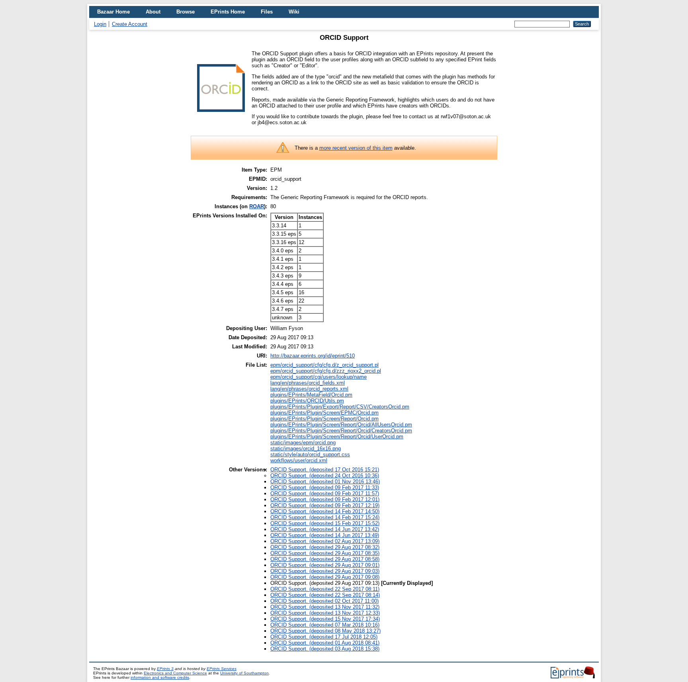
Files (267, 12)
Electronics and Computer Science (175, 673)
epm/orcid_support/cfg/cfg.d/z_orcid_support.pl (324, 365)
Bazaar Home (113, 12)
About (153, 12)
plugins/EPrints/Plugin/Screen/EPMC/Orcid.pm (324, 413)
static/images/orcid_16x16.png (305, 448)
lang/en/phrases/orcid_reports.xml (309, 389)
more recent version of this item (356, 148)
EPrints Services (221, 668)
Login (100, 24)
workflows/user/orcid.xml (298, 460)
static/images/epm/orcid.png (303, 443)
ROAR (256, 206)
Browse (185, 12)
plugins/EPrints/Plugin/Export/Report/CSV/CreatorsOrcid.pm (339, 407)
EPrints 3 (165, 668)
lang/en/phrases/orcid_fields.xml (307, 383)
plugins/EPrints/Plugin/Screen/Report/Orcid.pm (324, 419)
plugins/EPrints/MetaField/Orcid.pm (311, 395)
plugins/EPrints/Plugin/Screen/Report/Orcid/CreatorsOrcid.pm (341, 431)
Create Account (129, 24)
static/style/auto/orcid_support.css (310, 454)
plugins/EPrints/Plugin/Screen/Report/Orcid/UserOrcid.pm (336, 437)
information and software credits (160, 677)
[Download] (221, 115)
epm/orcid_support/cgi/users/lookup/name (318, 377)
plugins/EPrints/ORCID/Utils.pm (307, 401)
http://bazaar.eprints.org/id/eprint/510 (312, 356)
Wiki (294, 12)
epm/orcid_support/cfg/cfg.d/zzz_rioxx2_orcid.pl (325, 371)
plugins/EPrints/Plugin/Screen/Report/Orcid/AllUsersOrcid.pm (341, 425)
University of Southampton (244, 673)
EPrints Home (228, 12)
